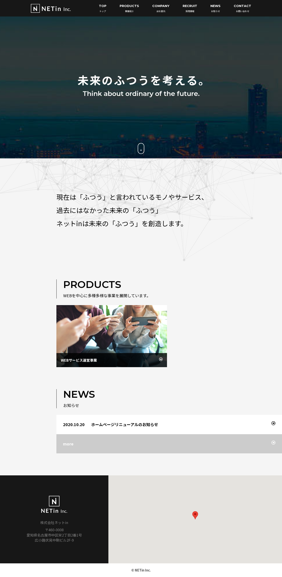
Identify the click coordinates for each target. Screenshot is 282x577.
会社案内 (160, 8)
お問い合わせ (242, 8)
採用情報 (190, 8)
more (68, 444)
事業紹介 (129, 8)
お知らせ (215, 8)
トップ (102, 8)
